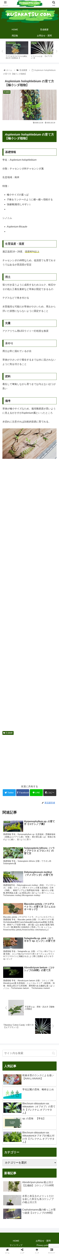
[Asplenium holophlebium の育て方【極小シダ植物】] (36, 791)
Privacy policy (43, 1245)
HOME (16, 1241)
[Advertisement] (29, 596)
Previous (2, 51)
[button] (53, 1053)
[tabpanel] (17, 50)
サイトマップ (16, 1245)
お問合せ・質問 (43, 1241)
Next (56, 51)
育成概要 (9, 733)
